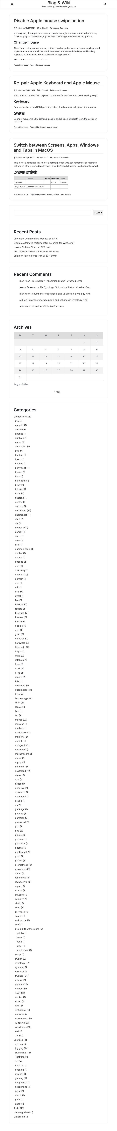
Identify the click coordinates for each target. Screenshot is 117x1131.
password (20, 822)
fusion (18, 621)
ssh (17, 924)
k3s (17, 681)
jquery (18, 677)
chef (17, 519)
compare (20, 527)
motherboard (22, 753)
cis (16, 523)
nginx (18, 775)
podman (19, 839)
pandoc (19, 813)
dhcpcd (19, 561)
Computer (19, 416)
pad (62, 194)
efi (16, 587)
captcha (19, 497)
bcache (19, 463)
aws (17, 450)
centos (18, 502)
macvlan (19, 724)
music (18, 758)
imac (17, 655)
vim (17, 1005)
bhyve (18, 472)
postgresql (21, 852)
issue (18, 1091)
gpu (17, 630)
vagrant (19, 988)
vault (17, 992)
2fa (17, 420)
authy (18, 442)
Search (98, 212)
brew (18, 484)
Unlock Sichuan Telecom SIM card (32, 247)
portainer (20, 843)
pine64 (19, 834)
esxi (17, 591)
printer (18, 860)
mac (48, 127)
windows (20, 1022)
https (18, 651)
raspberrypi (21, 881)
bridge (18, 489)
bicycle (19, 1065)
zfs (16, 1035)
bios (17, 476)
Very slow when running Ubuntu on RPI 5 (36, 238)
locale (18, 706)
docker (19, 574)
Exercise (18, 1039)
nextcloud (20, 770)
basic (18, 459)
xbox (18, 1103)
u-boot (19, 980)
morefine (20, 749)
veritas (18, 997)
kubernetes (21, 689)
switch (68, 194)
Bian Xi (45, 28)
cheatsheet (21, 514)
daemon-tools (22, 549)
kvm (17, 694)
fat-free (19, 604)
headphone (21, 1086)
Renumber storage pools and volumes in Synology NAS (61, 293)
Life (16, 1061)
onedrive (20, 788)
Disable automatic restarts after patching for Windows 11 (44, 242)
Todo (16, 1108)
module (19, 741)
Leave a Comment (60, 28)
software (20, 911)
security (19, 899)
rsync (18, 886)
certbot (19, 506)
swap (18, 954)
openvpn (20, 796)
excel (18, 595)
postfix (19, 847)
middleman (22, 950)
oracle (18, 800)
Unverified (19, 1116)
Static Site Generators (27, 928)
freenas (19, 617)
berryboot (20, 467)
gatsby (20, 933)
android (19, 425)
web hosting (21, 1018)
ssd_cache (20, 920)
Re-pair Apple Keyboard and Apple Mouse (57, 82)
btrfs (17, 493)
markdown (21, 732)
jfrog (17, 672)
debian (18, 553)
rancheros (20, 877)
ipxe (17, 664)
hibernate (20, 647)
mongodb (20, 745)
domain (19, 578)
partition (19, 817)
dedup (18, 557)
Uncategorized (22, 1112)
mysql (18, 762)
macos (25, 65)
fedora (18, 608)
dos (17, 583)
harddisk (19, 638)
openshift (20, 792)
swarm (18, 958)
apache (19, 433)
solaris (18, 916)
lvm (17, 711)
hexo (19, 937)
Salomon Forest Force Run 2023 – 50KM (35, 255)
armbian (19, 438)
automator (20, 446)
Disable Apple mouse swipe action (49, 20)
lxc (16, 715)
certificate (20, 510)
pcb (17, 826)
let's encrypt (22, 698)
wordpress (21, 1027)
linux (17, 702)
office (18, 783)
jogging (19, 1048)
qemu (18, 873)
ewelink (19, 1074)
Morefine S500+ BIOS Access (48, 306)
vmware (19, 1014)
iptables (19, 659)
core (17, 536)
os (16, 805)
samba (18, 890)
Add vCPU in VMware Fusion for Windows (36, 251)
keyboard (41, 127)
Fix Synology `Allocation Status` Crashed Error (56, 280)
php (17, 830)
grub (17, 634)
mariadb (19, 728)
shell (17, 903)
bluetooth (20, 480)
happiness (20, 1082)
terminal (19, 971)
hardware (20, 642)
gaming (19, 1078)
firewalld (19, 613)
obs (17, 779)
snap (17, 907)
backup (19, 455)
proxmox (20, 869)
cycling (19, 1044)
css (17, 544)
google (19, 625)
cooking (19, 1069)
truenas (19, 975)
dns (17, 566)
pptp (17, 856)
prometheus (21, 864)
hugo (19, 941)
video (18, 1001)
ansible (19, 429)
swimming (20, 1052)
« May (57, 391)
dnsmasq (20, 570)
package (19, 809)
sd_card (19, 894)
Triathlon (20, 1056)
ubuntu (19, 984)
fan (17, 600)
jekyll (19, 945)
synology (20, 963)
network (19, 766)
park (17, 1099)
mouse (47, 65)
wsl (17, 1031)
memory (19, 736)
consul (18, 531)
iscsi (17, 668)
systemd (19, 967)
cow (17, 540)
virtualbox (20, 1009)
